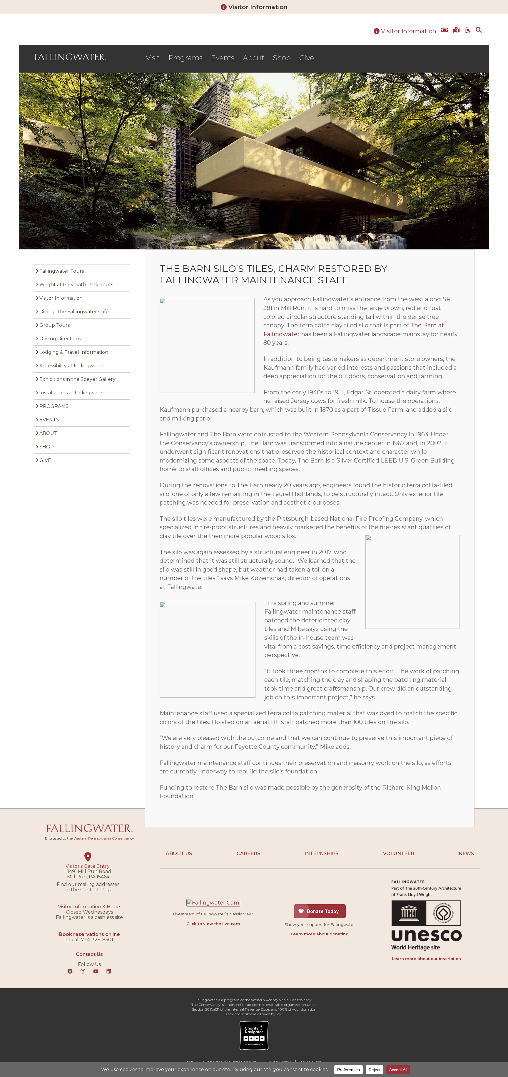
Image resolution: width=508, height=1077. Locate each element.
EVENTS (49, 420)
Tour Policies (310, 1062)
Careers (248, 853)
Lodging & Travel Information (73, 352)
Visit (153, 57)
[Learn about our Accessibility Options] (467, 34)
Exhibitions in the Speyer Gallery (77, 379)
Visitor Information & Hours (89, 906)
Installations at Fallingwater (71, 393)
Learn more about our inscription (426, 958)
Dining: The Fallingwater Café (74, 311)
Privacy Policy (279, 1062)
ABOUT (48, 433)
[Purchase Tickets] (445, 34)
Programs (185, 57)
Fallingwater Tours (61, 271)
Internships (321, 853)
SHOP (46, 447)
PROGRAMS (53, 406)
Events (222, 57)
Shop (282, 57)
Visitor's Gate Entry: (88, 866)
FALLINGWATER (70, 57)
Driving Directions (60, 338)
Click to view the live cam (213, 923)
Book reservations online (89, 934)
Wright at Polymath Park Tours (76, 284)
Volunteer (398, 853)
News (466, 853)
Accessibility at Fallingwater (71, 366)
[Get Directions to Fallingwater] (456, 34)
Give (306, 57)
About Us (179, 853)
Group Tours (54, 325)
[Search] (478, 34)
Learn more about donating (320, 934)
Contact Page (96, 889)
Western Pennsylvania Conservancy (103, 838)
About (253, 57)
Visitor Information (257, 7)
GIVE (45, 460)
